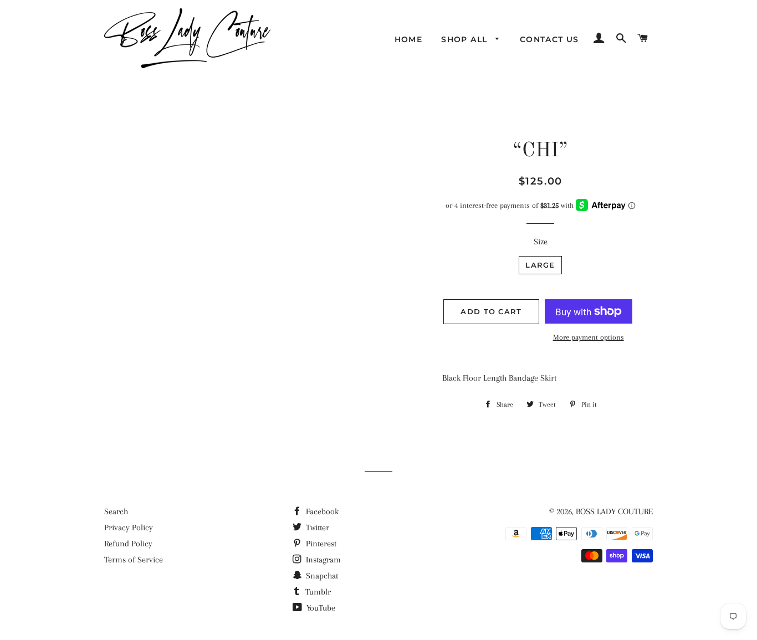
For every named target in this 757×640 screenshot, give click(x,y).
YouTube (319, 608)
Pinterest (320, 544)
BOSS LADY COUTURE (614, 511)
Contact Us (549, 39)
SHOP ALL (465, 39)
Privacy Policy (128, 528)
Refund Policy (128, 544)
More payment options (588, 337)
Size (541, 242)
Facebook (321, 511)
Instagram (322, 560)
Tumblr (317, 592)
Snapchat (321, 576)
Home (409, 39)
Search (116, 511)
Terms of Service (133, 560)
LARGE (540, 264)
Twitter (316, 528)
